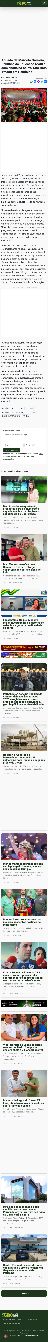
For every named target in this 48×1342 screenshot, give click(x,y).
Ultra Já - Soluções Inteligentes (28, 1335)
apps (21, 1319)
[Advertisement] (24, 32)
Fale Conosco (32, 1319)
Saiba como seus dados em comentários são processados (23, 456)
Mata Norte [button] (20, 412)
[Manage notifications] (6, 1336)
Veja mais (24, 1293)
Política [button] (29, 408)
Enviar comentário (12, 450)
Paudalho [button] (20, 408)
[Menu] (3, 3)
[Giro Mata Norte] (24, 3)
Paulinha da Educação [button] (11, 416)
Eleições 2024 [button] (7, 408)
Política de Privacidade (11, 1323)
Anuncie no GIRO (9, 1319)
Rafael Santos (11, 78)
